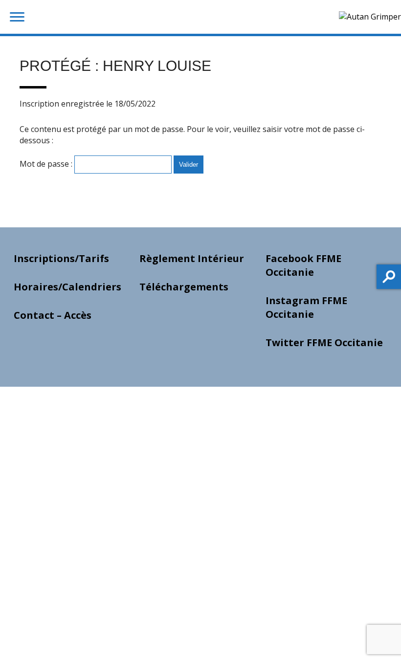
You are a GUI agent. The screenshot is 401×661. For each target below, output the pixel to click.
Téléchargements (183, 286)
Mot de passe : (47, 163)
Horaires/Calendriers (67, 286)
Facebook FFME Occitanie (303, 265)
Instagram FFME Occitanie (306, 307)
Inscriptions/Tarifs (61, 258)
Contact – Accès (52, 315)
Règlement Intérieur (191, 258)
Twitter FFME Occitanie (324, 342)
